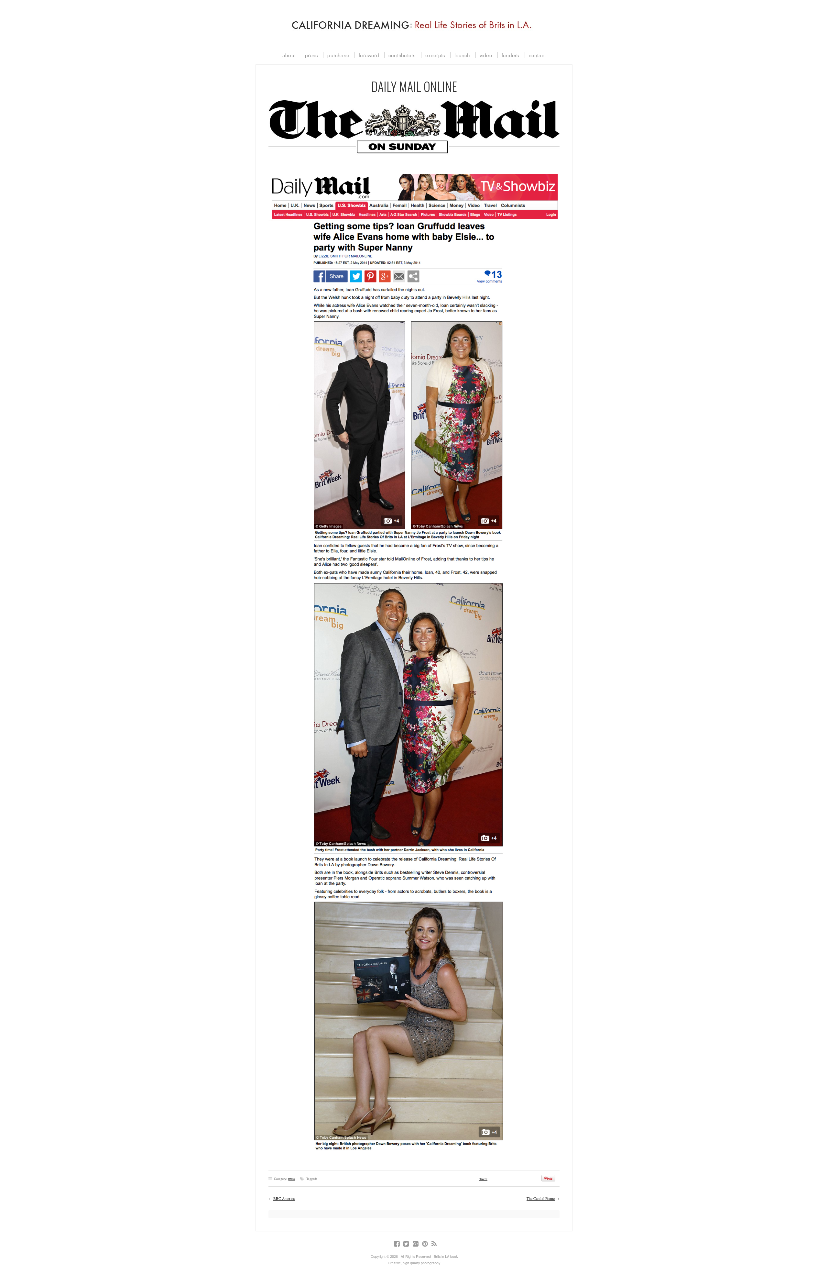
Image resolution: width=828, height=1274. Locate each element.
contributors (402, 55)
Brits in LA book (414, 22)
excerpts (435, 55)
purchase (338, 55)
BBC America (284, 1198)
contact (537, 55)
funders (510, 55)
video (486, 55)
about (289, 55)
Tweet (483, 1179)
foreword (369, 55)
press (311, 55)
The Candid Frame (541, 1198)
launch (462, 55)
